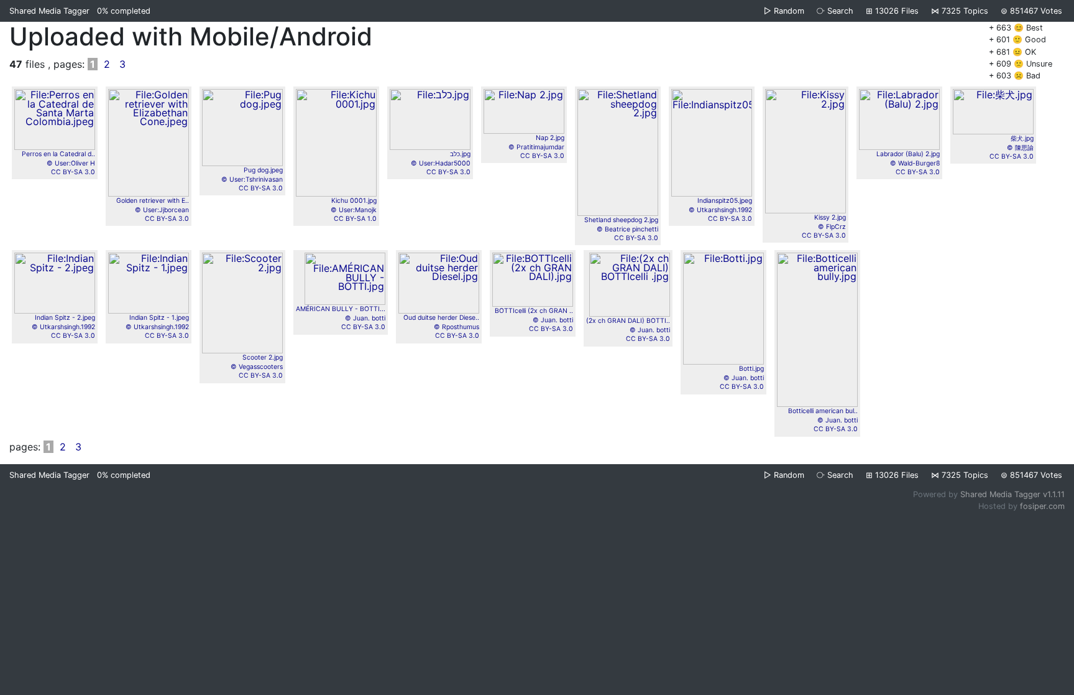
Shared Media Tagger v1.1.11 (1012, 494)
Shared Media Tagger (49, 11)
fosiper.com (1042, 506)
